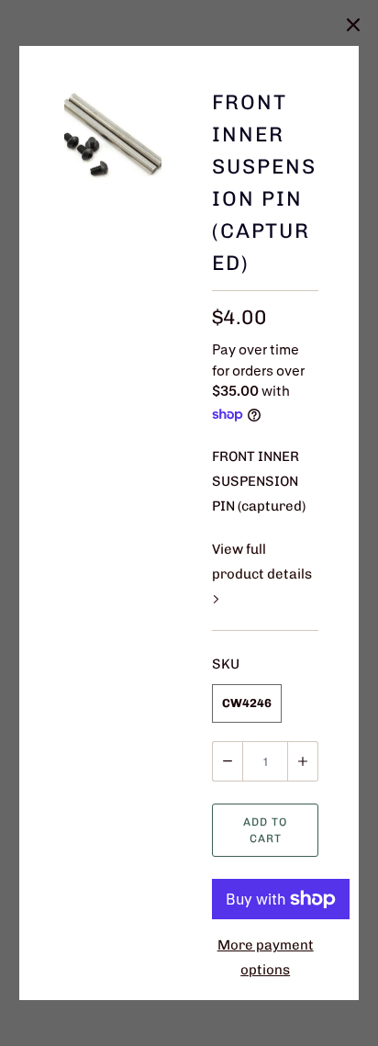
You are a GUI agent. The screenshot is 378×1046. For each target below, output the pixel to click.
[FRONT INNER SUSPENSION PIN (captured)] (112, 135)
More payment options (265, 957)
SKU (225, 664)
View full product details (262, 561)
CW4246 (247, 703)
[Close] (353, 25)
